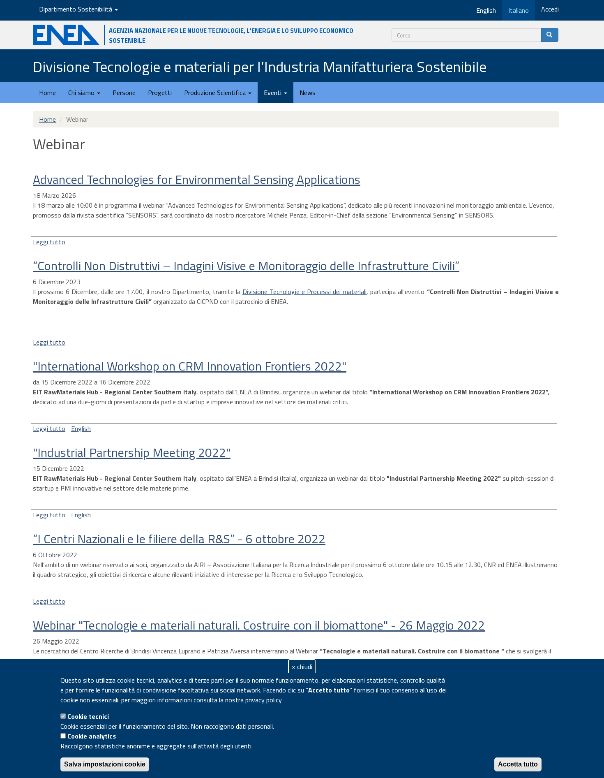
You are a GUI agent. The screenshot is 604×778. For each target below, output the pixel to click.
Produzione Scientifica (215, 92)
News (308, 92)
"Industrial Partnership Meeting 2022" (132, 452)
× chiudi (302, 666)
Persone (124, 92)
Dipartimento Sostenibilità (76, 9)
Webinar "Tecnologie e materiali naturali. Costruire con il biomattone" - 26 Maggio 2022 (259, 625)
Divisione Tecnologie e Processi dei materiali (304, 291)
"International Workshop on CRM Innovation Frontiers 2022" (189, 366)
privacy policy (263, 700)
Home (47, 92)
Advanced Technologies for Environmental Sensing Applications (196, 179)
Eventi (273, 92)
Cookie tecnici (88, 716)
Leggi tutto (49, 242)
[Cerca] (549, 35)
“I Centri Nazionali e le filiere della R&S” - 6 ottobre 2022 (179, 538)
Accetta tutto (518, 764)
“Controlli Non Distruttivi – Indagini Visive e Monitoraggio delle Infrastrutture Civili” (246, 265)
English (81, 428)
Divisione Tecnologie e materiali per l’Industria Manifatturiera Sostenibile (259, 66)
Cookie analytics (91, 736)
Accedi (550, 9)
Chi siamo (82, 92)
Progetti (160, 92)
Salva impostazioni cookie (104, 764)
